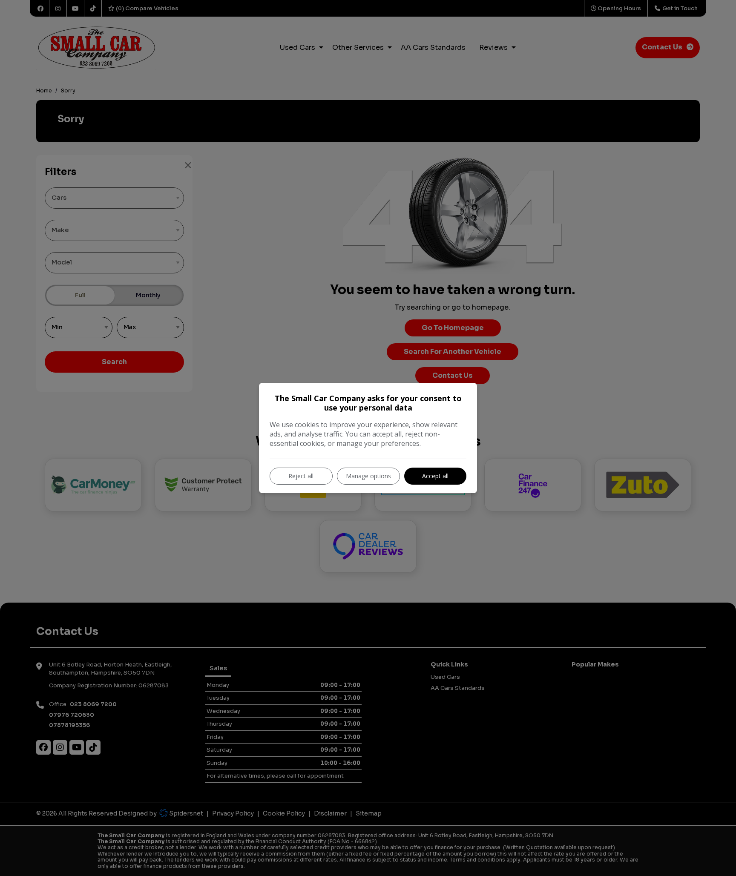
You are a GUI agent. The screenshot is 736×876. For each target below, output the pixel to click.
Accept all (435, 476)
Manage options (368, 476)
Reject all (300, 476)
